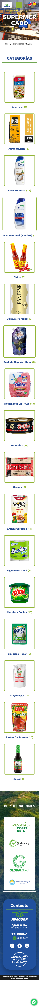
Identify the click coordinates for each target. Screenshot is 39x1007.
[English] (30, 4)
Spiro (26, 978)
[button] (19, 5)
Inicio (7, 44)
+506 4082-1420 (19, 938)
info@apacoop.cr (19, 927)
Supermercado (18, 44)
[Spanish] (34, 4)
